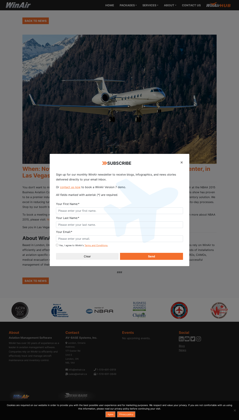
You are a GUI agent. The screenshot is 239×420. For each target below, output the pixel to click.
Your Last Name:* (67, 218)
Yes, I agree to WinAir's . (83, 245)
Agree (110, 414)
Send (151, 256)
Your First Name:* (67, 204)
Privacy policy (126, 414)
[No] (234, 410)
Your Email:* (64, 232)
